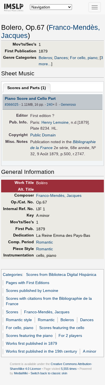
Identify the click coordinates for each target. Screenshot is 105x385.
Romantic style (19, 320)
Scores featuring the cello (61, 327)
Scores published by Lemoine (32, 290)
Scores (12, 312)
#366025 (11, 105)
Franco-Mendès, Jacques (58, 195)
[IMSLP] (15, 7)
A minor (89, 351)
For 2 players (70, 335)
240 (50, 105)
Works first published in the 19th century (41, 351)
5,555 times (69, 368)
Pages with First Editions (27, 282)
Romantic (44, 242)
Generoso (68, 105)
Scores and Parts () (26, 87)
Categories (12, 274)
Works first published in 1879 (31, 343)
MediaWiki (21, 373)
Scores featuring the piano (29, 335)
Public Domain (43, 135)
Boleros (45, 57)
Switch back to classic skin (49, 373)
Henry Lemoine (55, 122)
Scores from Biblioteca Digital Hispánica (61, 274)
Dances (61, 57)
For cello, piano (83, 57)
